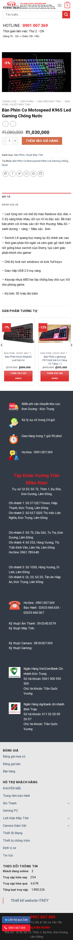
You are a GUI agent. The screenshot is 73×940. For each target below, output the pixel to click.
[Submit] (66, 14)
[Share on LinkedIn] (40, 173)
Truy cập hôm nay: (15, 877)
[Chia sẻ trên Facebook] (12, 173)
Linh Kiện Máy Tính (49, 101)
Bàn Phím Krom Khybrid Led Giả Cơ (18, 358)
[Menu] (59, 5)
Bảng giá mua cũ (14, 756)
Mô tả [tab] (6, 196)
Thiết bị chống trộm (16, 840)
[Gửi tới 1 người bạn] (26, 173)
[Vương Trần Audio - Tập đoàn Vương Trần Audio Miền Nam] (29, 5)
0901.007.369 (16, 927)
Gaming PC (10, 810)
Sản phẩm (26, 101)
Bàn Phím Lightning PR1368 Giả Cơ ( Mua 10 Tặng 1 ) (54, 360)
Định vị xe (9, 848)
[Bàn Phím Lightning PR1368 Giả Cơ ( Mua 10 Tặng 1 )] (55, 333)
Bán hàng (9, 771)
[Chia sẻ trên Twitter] (19, 173)
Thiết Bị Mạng (12, 833)
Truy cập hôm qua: (16, 883)
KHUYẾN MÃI (12, 788)
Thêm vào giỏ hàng (42, 141)
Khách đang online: (16, 871)
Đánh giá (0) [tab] (10, 204)
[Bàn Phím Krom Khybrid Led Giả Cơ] (18, 333)
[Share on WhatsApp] (5, 173)
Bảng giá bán (11, 764)
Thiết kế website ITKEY (29, 900)
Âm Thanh (10, 803)
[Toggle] (68, 803)
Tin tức (8, 855)
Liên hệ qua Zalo (18, 919)
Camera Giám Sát (14, 826)
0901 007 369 (35, 25)
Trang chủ (9, 101)
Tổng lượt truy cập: (16, 889)
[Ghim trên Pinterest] (33, 173)
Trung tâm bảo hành (16, 796)
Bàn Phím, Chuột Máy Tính (28, 154)
